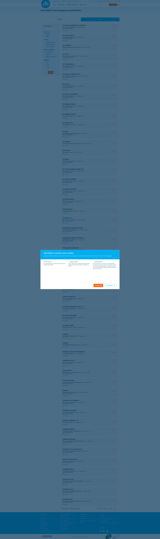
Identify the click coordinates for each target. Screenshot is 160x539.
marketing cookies (98, 261)
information (109, 255)
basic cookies (48, 261)
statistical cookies (74, 261)
